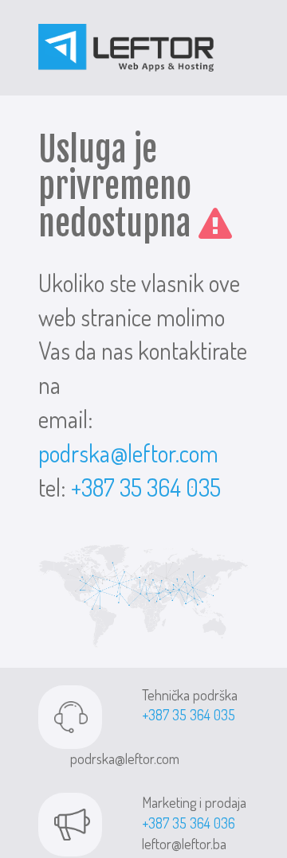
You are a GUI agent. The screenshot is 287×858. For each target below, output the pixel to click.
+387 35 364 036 (188, 823)
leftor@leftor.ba (184, 843)
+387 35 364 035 (146, 487)
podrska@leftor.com (128, 453)
